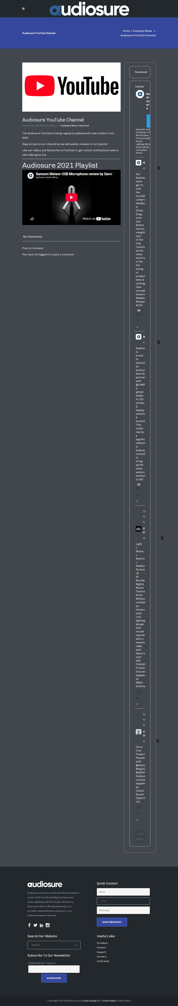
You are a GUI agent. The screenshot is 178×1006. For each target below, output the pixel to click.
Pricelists (102, 943)
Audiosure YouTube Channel (53, 120)
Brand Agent (109, 1000)
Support (101, 952)
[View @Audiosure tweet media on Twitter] (137, 309)
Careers (102, 956)
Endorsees (103, 961)
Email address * (41, 963)
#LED (139, 305)
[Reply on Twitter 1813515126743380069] (136, 808)
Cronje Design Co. (90, 1000)
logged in (44, 254)
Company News (142, 30)
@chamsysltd (144, 765)
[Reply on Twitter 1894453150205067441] (136, 693)
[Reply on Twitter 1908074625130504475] (136, 489)
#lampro (141, 301)
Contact (101, 947)
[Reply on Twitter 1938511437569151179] (136, 315)
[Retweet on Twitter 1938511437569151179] (139, 315)
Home (126, 30)
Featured (84, 125)
